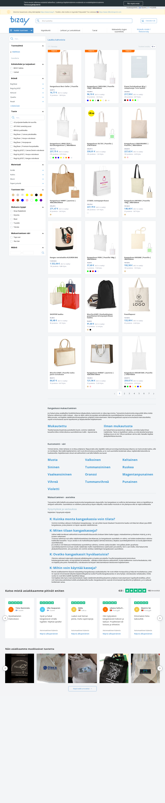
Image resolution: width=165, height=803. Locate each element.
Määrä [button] (14, 247)
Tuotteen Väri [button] (17, 189)
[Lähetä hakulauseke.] (12, 38)
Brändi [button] (14, 78)
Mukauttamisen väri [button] (20, 233)
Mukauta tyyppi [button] (18, 207)
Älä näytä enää (133, 3)
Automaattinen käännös (49, 630)
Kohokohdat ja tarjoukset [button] (23, 64)
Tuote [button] (14, 111)
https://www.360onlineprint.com (110, 12)
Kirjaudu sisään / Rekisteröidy (144, 30)
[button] (27, 84)
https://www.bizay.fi (47, 12)
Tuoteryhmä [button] (17, 45)
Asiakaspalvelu (132, 7)
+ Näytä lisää (15, 106)
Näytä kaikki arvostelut (81, 689)
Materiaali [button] (16, 164)
